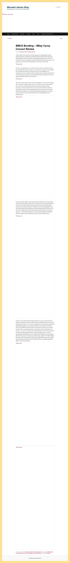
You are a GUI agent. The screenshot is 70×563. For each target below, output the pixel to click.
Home (8, 34)
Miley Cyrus (21, 553)
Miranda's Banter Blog (18, 7)
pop (27, 553)
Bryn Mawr (22, 34)
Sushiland (31, 553)
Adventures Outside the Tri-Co (47, 34)
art (46, 552)
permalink (48, 553)
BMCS (48, 552)
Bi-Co (33, 34)
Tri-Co (38, 34)
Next (61, 38)
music (25, 553)
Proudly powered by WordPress (35, 558)
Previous (9, 38)
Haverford (28, 34)
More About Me (15, 34)
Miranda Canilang (31, 51)
